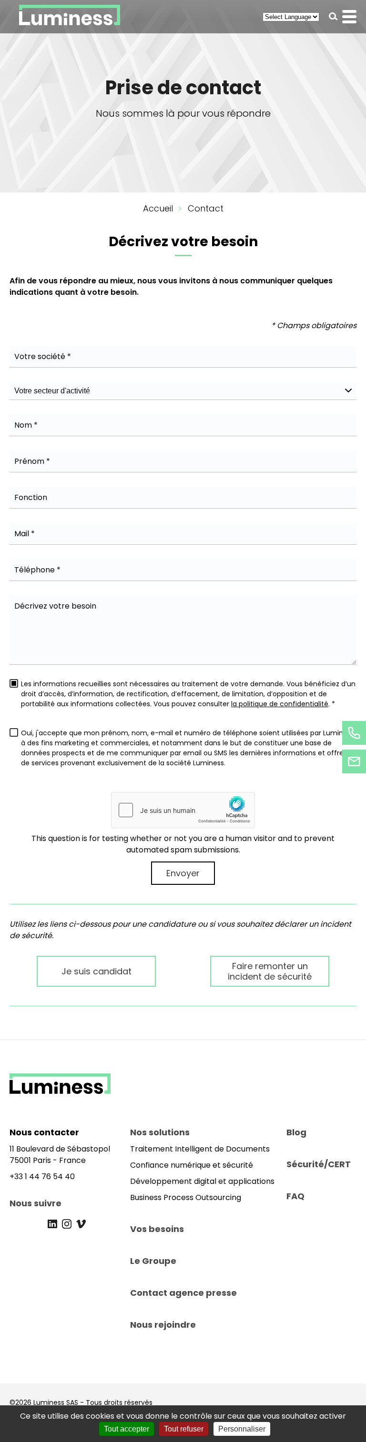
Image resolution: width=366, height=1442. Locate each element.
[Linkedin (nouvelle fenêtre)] (52, 1224)
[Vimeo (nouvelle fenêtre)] (81, 1224)
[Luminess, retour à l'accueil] (69, 17)
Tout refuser (183, 1429)
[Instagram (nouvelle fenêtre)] (66, 1224)
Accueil (158, 208)
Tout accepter (126, 1429)
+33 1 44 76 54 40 (42, 1176)
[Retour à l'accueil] (60, 1091)
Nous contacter (44, 1132)
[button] (333, 16)
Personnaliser (241, 1429)
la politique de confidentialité (279, 704)
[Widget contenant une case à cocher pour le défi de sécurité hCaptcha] (183, 810)
